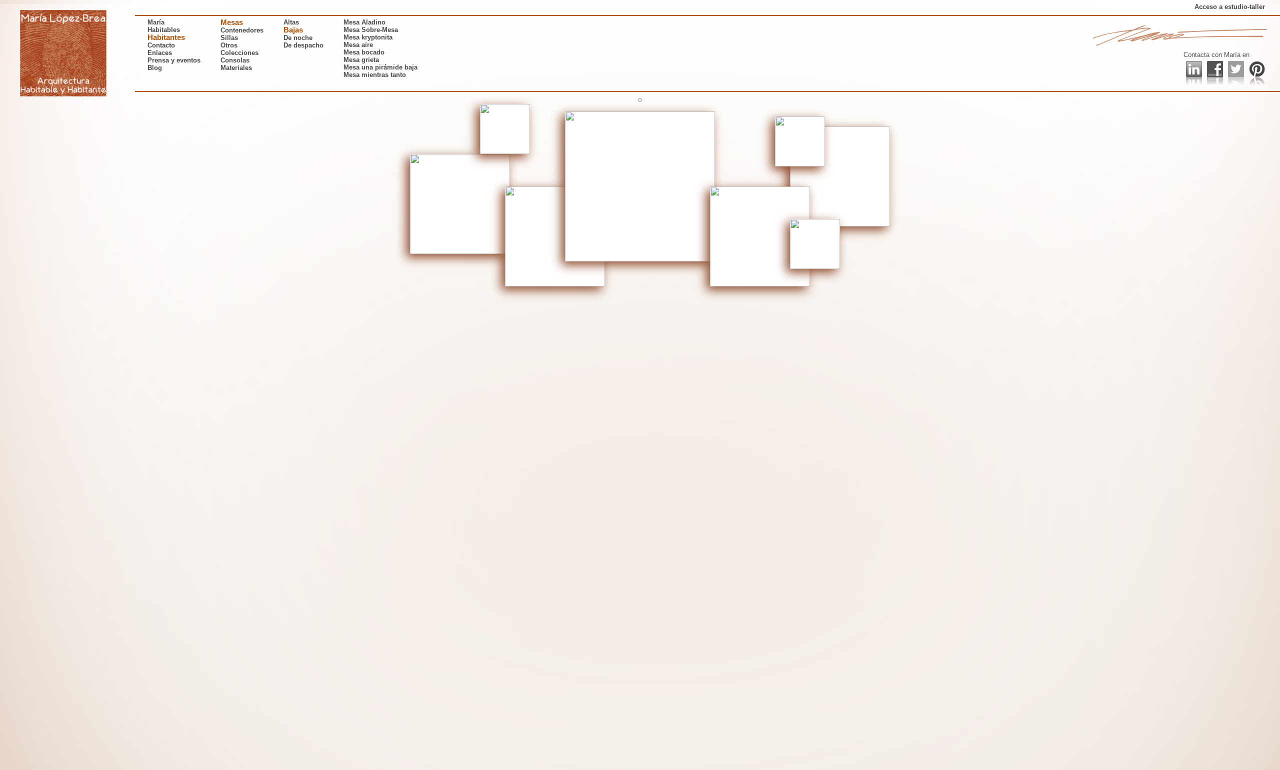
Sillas (229, 38)
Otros (229, 45)
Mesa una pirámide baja (381, 67)
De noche (298, 38)
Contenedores (242, 30)
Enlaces (160, 52)
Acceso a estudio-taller (1229, 6)
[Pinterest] (1257, 73)
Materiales (236, 68)
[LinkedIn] (1194, 73)
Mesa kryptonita (368, 37)
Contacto (161, 45)
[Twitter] (1236, 73)
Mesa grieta (361, 60)
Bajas (293, 30)
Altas (291, 22)
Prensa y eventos (174, 60)
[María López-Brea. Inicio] (63, 53)
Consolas (235, 60)
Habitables (164, 30)
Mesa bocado (364, 52)
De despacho (304, 45)
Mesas (231, 22)
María (156, 22)
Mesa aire (358, 44)
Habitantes (166, 38)
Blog (155, 68)
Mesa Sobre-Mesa (371, 30)
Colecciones (239, 52)
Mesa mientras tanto (375, 74)
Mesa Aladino (365, 22)
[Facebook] (1215, 73)
